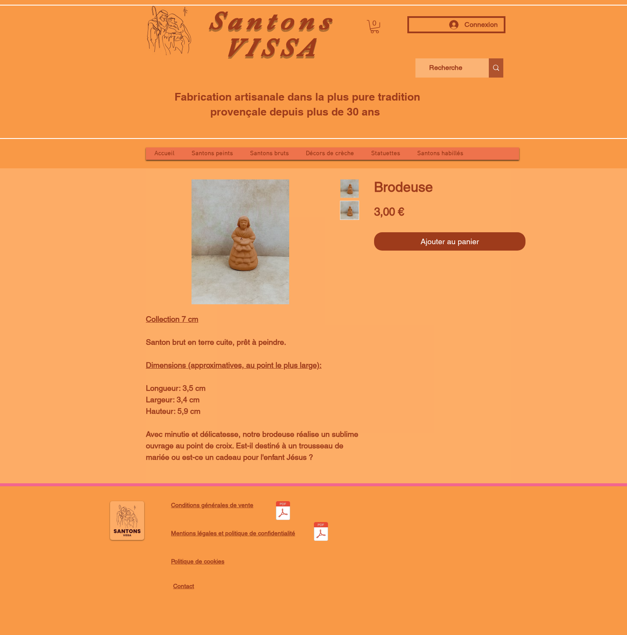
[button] (375, 26)
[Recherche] (496, 68)
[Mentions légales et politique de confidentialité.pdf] (320, 532)
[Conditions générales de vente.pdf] (283, 511)
